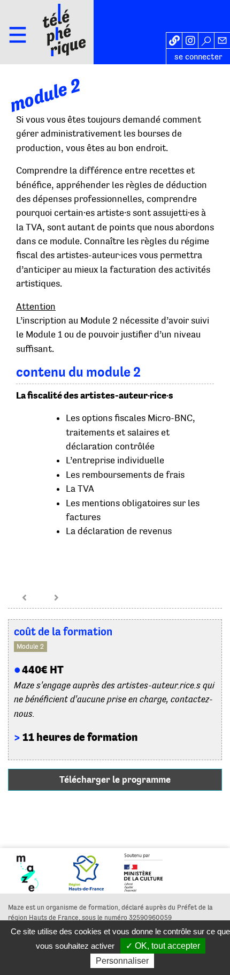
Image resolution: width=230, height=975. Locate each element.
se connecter (198, 57)
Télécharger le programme (115, 779)
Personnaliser (122, 960)
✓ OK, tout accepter (163, 945)
